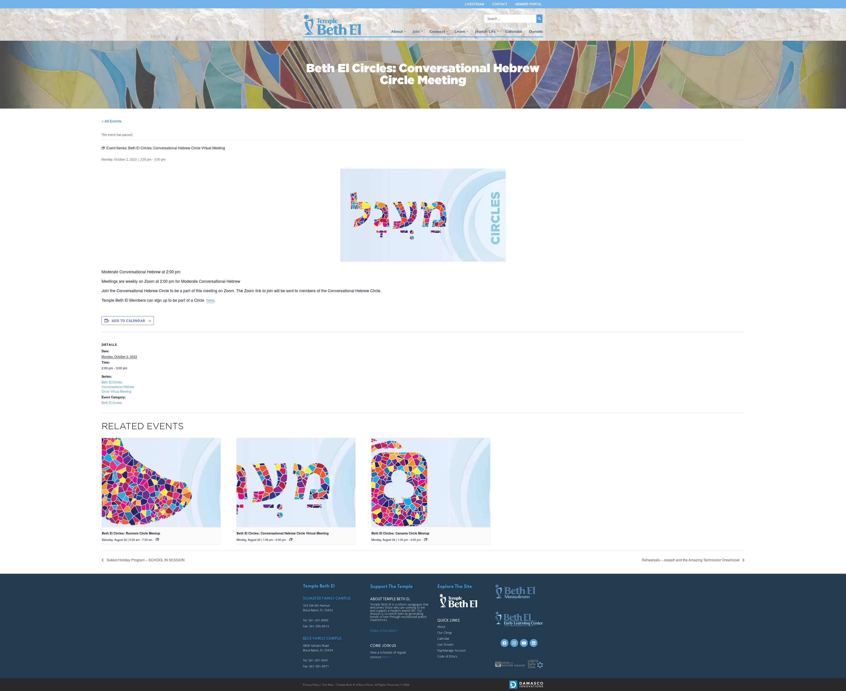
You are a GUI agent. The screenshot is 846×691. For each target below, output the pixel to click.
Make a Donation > (384, 630)
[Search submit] (539, 19)
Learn (460, 31)
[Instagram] (514, 643)
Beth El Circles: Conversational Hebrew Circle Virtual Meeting (118, 387)
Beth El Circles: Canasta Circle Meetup (400, 533)
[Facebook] (504, 643)
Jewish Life (485, 31)
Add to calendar (128, 321)
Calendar (513, 31)
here (210, 300)
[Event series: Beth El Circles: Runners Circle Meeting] (157, 539)
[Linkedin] (534, 643)
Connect (437, 31)
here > (386, 657)
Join (416, 31)
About (397, 31)
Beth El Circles (112, 402)
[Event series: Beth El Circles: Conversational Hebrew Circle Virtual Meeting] (290, 539)
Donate (536, 31)
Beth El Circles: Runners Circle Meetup (131, 533)
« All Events (111, 121)
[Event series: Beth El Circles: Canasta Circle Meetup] (425, 539)
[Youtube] (524, 643)
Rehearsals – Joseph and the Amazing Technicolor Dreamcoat (691, 559)
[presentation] (161, 482)
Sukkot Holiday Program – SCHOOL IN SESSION (145, 559)
